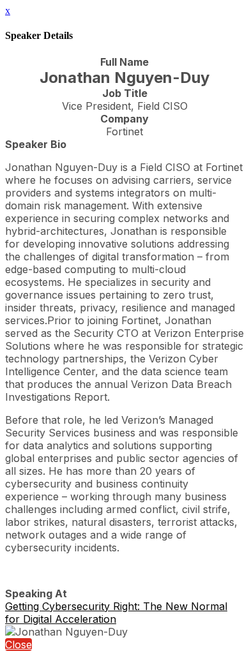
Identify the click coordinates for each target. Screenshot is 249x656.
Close (18, 644)
